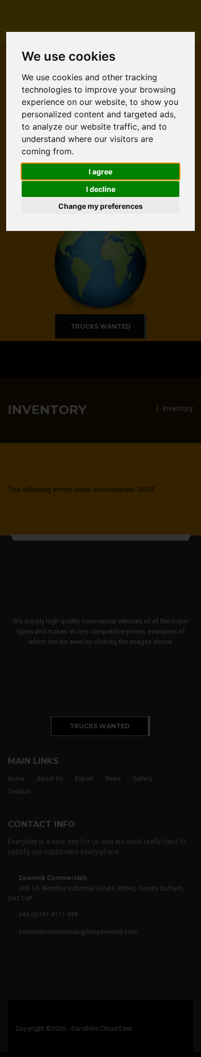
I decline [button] (100, 189)
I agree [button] (100, 171)
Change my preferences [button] (100, 206)
